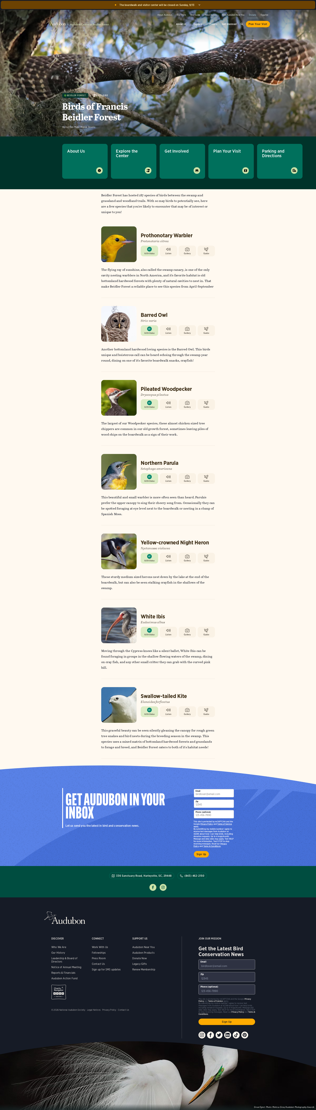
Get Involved (229, 24)
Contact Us (98, 963)
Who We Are (58, 947)
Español (264, 15)
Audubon (64, 917)
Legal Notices (94, 1010)
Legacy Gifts (139, 963)
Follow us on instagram (163, 887)
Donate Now (139, 958)
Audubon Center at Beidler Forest (89, 24)
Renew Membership (143, 969)
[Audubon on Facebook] (210, 1035)
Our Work (181, 15)
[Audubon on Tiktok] (236, 1035)
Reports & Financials (63, 972)
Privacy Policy (206, 824)
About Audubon (164, 15)
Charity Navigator (58, 992)
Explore (198, 24)
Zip (197, 801)
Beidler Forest (76, 95)
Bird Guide (195, 15)
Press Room (99, 958)
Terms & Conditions (212, 846)
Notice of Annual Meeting (66, 967)
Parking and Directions (273, 153)
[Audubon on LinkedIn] (227, 1035)
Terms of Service (224, 824)
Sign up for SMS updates (106, 969)
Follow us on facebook (152, 887)
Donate (252, 15)
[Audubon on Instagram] (201, 1035)
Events (213, 24)
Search (242, 24)
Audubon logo (56, 22)
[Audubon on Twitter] (219, 1035)
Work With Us (100, 947)
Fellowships (99, 952)
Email (198, 791)
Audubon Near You (143, 947)
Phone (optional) (203, 812)
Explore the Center (127, 153)
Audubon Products (143, 952)
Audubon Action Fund (64, 978)
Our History (58, 952)
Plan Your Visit (258, 24)
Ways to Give (211, 15)
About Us (181, 24)
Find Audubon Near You (233, 15)
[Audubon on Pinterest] (244, 1035)
